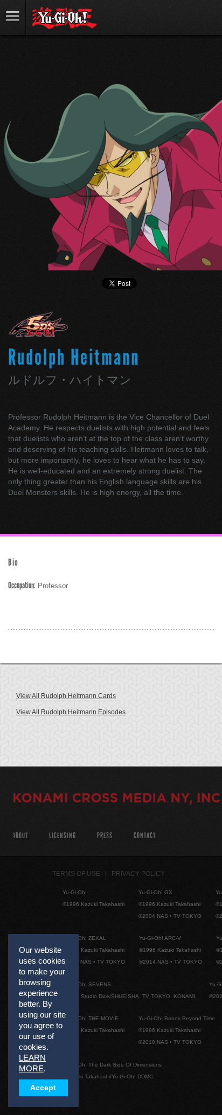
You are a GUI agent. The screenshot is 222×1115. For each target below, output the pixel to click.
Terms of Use (76, 873)
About (20, 835)
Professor (38, 586)
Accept (43, 1088)
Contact (145, 835)
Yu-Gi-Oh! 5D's (38, 324)
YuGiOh (64, 18)
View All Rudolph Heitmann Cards (66, 696)
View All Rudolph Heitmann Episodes (71, 712)
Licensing (62, 835)
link (13, 17)
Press (105, 835)
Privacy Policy (138, 873)
